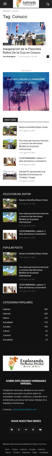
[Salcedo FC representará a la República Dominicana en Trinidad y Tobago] (10, 175)
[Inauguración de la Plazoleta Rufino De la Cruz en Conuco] (26, 33)
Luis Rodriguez (9, 56)
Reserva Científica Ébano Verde (33, 127)
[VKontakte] (40, 430)
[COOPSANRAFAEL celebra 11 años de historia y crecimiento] (10, 162)
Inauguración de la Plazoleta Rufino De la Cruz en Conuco (22, 50)
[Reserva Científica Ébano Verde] (10, 131)
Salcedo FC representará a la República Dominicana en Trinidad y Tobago (32, 174)
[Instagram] (33, 430)
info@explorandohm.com (25, 409)
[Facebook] (19, 430)
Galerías (7, 44)
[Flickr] (26, 430)
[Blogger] (12, 430)
